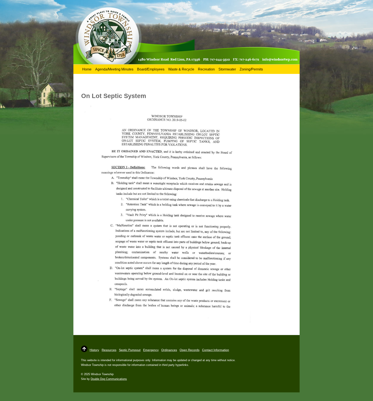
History (94, 350)
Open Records (189, 350)
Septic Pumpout (130, 350)
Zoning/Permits (251, 69)
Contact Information (215, 350)
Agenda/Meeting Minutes (114, 69)
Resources (109, 350)
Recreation (206, 69)
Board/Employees (150, 69)
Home (87, 69)
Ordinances (169, 350)
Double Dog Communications (109, 379)
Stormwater (227, 69)
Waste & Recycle (181, 69)
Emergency (151, 350)
